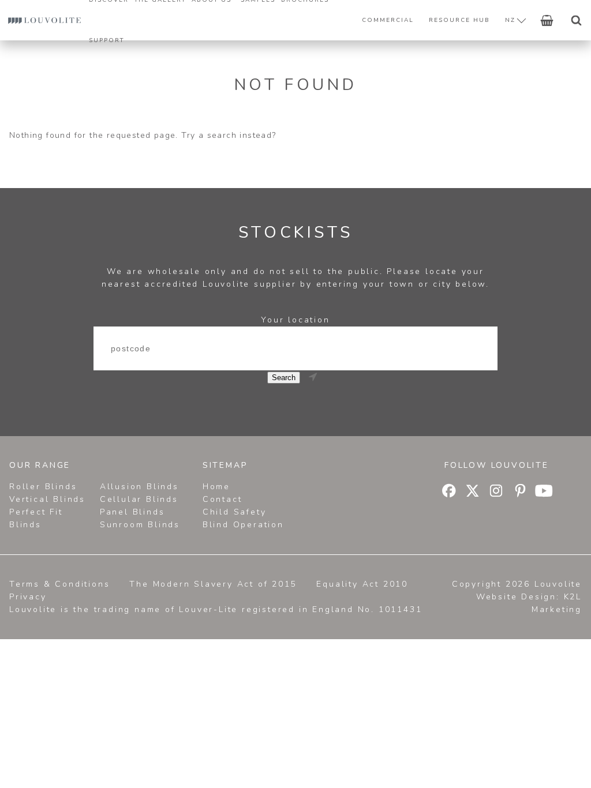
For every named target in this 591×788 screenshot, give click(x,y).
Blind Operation (243, 524)
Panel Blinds (132, 511)
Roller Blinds (43, 486)
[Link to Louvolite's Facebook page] (449, 493)
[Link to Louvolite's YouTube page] (544, 493)
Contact (222, 499)
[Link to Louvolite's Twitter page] (473, 493)
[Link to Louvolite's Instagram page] (496, 493)
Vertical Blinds (47, 499)
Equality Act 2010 (362, 584)
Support (106, 40)
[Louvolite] (44, 20)
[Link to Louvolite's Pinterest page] (521, 493)
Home (216, 486)
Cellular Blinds (139, 499)
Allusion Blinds (139, 486)
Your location (295, 319)
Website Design (516, 596)
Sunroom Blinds (140, 524)
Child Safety (235, 511)
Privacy (28, 596)
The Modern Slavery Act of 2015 (213, 584)
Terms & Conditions (59, 584)
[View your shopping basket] (547, 20)
